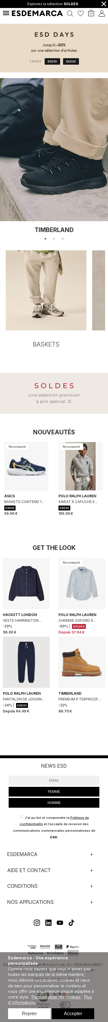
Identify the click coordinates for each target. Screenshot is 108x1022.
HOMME (54, 803)
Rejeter (29, 1013)
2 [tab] (54, 239)
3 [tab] (63, 239)
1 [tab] (45, 239)
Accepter (73, 1013)
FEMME (54, 792)
